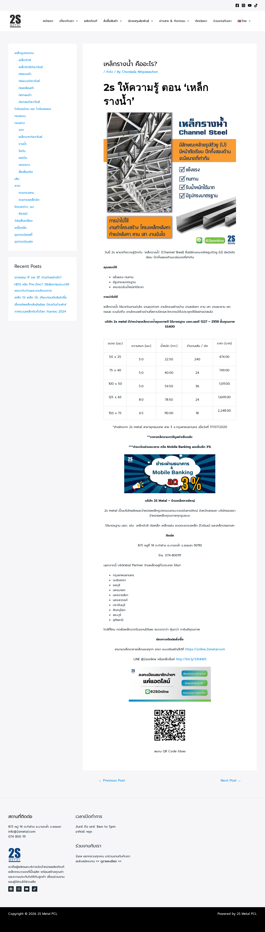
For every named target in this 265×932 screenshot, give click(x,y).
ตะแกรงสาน (26, 192)
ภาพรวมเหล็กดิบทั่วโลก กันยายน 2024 (40, 311)
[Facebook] (237, 5)
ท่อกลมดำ (25, 95)
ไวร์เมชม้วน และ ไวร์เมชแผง (32, 109)
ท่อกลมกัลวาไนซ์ (29, 102)
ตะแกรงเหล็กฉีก (29, 199)
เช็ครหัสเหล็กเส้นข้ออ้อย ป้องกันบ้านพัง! (40, 304)
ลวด (17, 185)
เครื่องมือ (20, 227)
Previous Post (112, 780)
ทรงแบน (19, 116)
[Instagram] (243, 5)
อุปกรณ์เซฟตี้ (23, 234)
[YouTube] (250, 5)
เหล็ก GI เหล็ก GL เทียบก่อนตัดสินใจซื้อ (40, 297)
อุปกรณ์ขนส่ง (23, 241)
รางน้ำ (22, 144)
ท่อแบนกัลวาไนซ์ (29, 81)
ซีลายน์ (23, 213)
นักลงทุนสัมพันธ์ (138, 21)
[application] (76, 21)
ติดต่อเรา (201, 21)
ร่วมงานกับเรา (222, 21)
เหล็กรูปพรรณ (24, 53)
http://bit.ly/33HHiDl (191, 659)
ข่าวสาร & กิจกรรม (172, 21)
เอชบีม (23, 157)
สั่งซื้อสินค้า (110, 21)
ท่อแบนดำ (25, 74)
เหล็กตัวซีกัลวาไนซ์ (31, 67)
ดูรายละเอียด (108, 861)
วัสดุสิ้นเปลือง (23, 220)
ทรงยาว (19, 123)
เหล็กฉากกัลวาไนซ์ (30, 137)
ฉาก (21, 129)
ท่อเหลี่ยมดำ (26, 88)
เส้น (16, 179)
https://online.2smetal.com (205, 649)
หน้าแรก (48, 21)
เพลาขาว (24, 164)
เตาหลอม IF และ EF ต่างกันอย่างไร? (38, 277)
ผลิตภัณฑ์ (90, 21)
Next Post (231, 780)
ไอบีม (22, 151)
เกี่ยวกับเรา (66, 21)
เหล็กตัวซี (25, 60)
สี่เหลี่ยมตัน (26, 172)
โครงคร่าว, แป (24, 206)
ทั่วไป (109, 72)
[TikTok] (256, 5)
